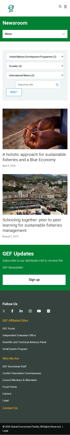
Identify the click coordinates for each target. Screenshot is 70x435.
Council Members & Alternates (20, 380)
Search (60, 6)
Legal (6, 400)
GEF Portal (9, 328)
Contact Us (10, 408)
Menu (8, 34)
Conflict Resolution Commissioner (22, 373)
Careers (7, 394)
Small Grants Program (15, 349)
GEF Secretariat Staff (14, 366)
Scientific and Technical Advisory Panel (24, 342)
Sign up (34, 279)
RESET (14, 92)
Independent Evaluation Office (19, 335)
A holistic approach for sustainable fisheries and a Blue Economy (34, 157)
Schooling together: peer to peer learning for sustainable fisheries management (32, 225)
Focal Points (10, 387)
